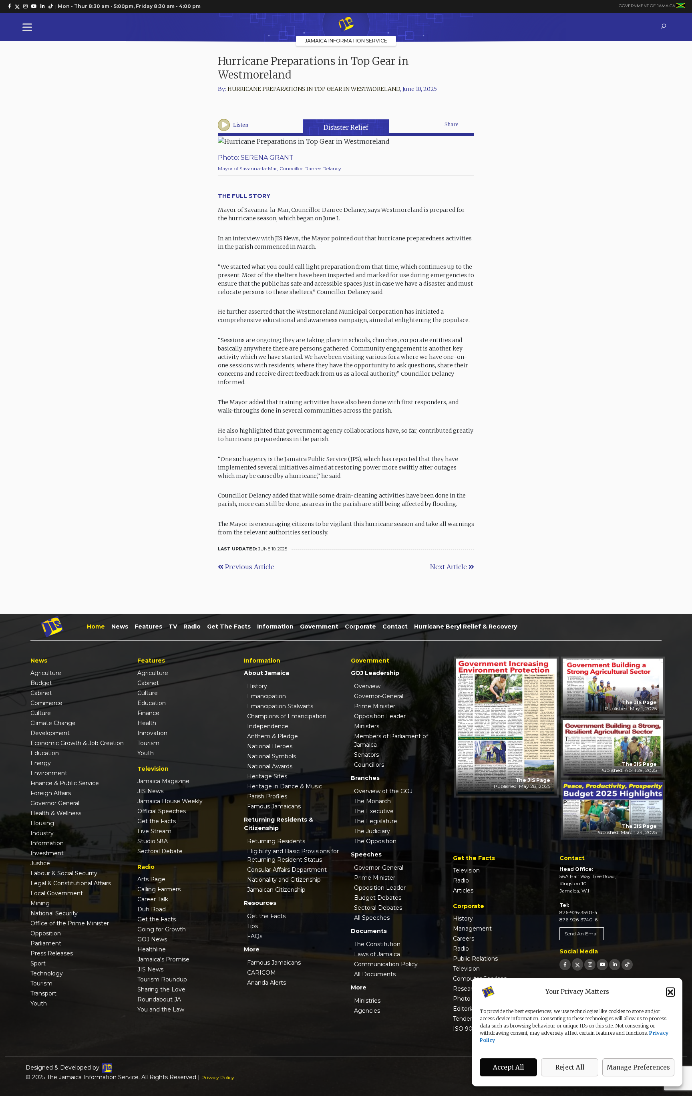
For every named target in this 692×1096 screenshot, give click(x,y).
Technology (46, 973)
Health (146, 723)
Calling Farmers (159, 889)
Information (275, 626)
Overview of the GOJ (383, 791)
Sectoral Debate (160, 851)
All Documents (375, 974)
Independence (267, 726)
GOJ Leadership (375, 673)
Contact (395, 626)
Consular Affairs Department (287, 869)
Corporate (360, 626)
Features (148, 626)
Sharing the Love (161, 989)
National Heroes (269, 746)
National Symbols (271, 756)
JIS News (150, 791)
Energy (40, 763)
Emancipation (266, 696)
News (119, 626)
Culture (40, 713)
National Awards (269, 766)
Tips (252, 926)
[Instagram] (589, 964)
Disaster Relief (346, 127)
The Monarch (372, 801)
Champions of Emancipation (286, 716)
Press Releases (51, 953)
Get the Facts (229, 626)
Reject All (569, 1067)
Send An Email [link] (582, 934)
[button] (670, 992)
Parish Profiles (267, 796)
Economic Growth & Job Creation (77, 743)
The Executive (374, 811)
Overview (367, 686)
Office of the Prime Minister (69, 923)
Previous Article (248, 567)
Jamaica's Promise (163, 959)
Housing (42, 823)
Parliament (45, 943)
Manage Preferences (638, 1067)
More (252, 949)
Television (466, 870)
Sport (38, 963)
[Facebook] (565, 964)
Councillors (369, 764)
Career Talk (152, 899)
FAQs (254, 936)
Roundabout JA (159, 999)
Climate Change (53, 723)
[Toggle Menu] (28, 27)
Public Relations (475, 958)
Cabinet (41, 693)
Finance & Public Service (64, 783)
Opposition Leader (380, 716)
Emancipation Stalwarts (280, 706)
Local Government (56, 893)
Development (50, 733)
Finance (148, 713)
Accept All (508, 1067)
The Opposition (375, 841)
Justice (40, 863)
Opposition (45, 933)
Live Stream (154, 831)
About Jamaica (266, 673)
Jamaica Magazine (163, 781)
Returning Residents (276, 841)
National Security (54, 913)
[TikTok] (627, 964)
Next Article (449, 567)
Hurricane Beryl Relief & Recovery (465, 626)
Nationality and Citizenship (284, 879)
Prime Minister (374, 706)
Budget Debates (377, 897)
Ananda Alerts (266, 982)
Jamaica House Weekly (170, 801)
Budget (41, 683)
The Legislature (375, 821)
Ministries (367, 1000)
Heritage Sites (267, 776)
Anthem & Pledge (272, 736)
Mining (40, 903)
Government (319, 626)
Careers (463, 938)
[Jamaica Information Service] (346, 24)
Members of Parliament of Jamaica (391, 740)
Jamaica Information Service (346, 41)
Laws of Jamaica (377, 954)
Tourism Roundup (162, 979)
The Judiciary (372, 831)
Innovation (152, 733)
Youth (38, 1003)
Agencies (367, 1010)
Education (44, 753)
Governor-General (378, 696)
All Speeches (372, 917)
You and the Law (160, 1009)
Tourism (41, 983)
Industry (42, 833)
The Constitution (377, 944)
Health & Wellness (55, 813)
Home (96, 626)
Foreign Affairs (50, 793)
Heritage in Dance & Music (284, 786)
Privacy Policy (217, 1077)
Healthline (151, 949)
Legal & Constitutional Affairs (70, 883)
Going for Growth (161, 929)
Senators (366, 754)
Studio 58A (152, 841)
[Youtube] (602, 964)
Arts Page (151, 879)
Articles (463, 890)
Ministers (366, 726)
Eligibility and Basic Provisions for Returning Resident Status (293, 855)
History (257, 686)
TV (173, 626)
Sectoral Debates (378, 907)
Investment (47, 853)
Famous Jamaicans (274, 806)
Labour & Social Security (63, 873)
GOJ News (152, 939)
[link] (9, 6)
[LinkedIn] (614, 964)
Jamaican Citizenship (276, 889)
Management (472, 928)
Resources (260, 903)
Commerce (46, 703)
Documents (369, 931)
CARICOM (261, 972)
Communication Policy (386, 964)
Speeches (366, 854)
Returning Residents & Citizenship (278, 824)
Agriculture (45, 673)
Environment (48, 773)
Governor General (54, 803)
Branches (365, 778)
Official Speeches (161, 811)
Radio (192, 626)
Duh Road (151, 909)
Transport (43, 993)
